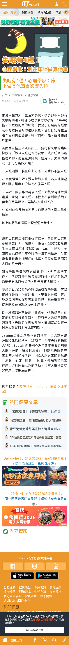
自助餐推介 (11, 612)
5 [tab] (29, 25)
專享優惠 (46, 596)
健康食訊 (33, 95)
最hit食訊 (17, 95)
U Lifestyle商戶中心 (17, 600)
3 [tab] (37, 20)
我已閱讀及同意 (35, 630)
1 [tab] (26, 20)
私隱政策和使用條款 (44, 619)
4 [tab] (43, 20)
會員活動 (31, 596)
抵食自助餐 (45, 12)
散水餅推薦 (27, 612)
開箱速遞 (27, 12)
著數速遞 (9, 587)
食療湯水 (55, 591)
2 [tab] (32, 20)
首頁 (4, 95)
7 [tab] (40, 25)
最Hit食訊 (9, 12)
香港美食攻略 (12, 596)
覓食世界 (61, 12)
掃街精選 (9, 591)
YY (26, 101)
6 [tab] (34, 25)
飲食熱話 (25, 587)
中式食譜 (40, 591)
